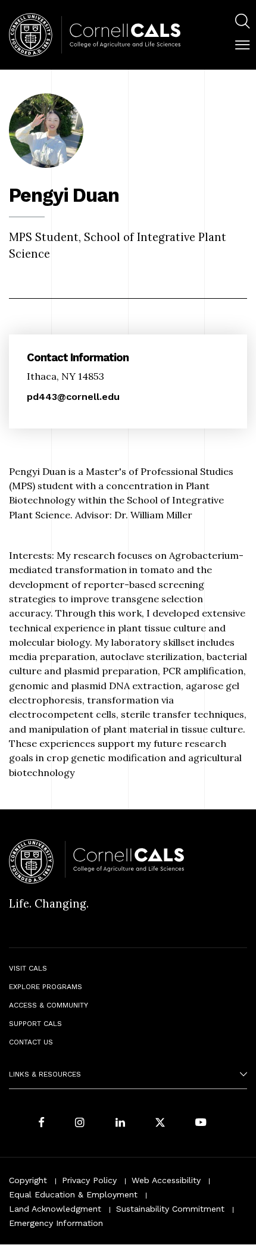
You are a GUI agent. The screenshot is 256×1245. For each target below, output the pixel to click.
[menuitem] (242, 23)
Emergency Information (56, 1223)
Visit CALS (28, 968)
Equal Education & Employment (73, 1194)
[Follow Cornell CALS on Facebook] (41, 1123)
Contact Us (31, 1042)
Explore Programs (45, 987)
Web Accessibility (166, 1180)
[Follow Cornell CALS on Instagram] (80, 1123)
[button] (242, 45)
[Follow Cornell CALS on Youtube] (200, 1123)
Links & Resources (45, 1074)
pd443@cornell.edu (73, 396)
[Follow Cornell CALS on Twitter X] (160, 1123)
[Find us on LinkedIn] (120, 1123)
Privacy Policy (89, 1180)
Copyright (28, 1180)
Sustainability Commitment (170, 1208)
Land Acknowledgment (55, 1208)
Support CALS (35, 1023)
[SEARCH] (242, 21)
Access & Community (48, 1005)
